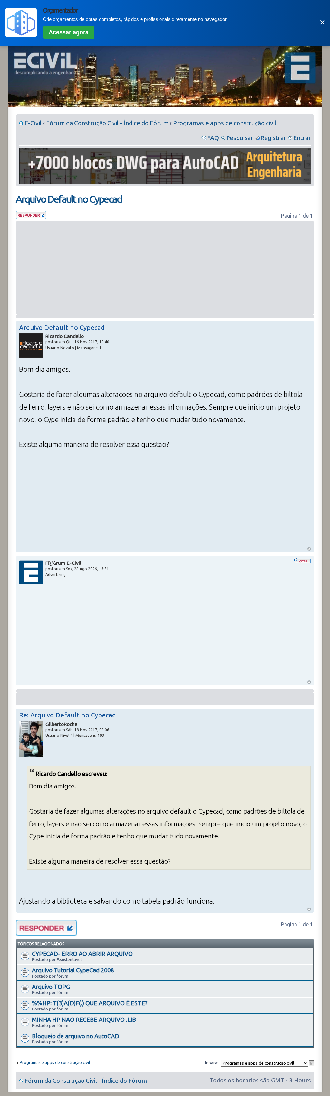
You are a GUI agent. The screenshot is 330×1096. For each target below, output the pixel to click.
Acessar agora (69, 32)
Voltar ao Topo (309, 549)
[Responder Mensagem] (31, 217)
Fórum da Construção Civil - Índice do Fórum (107, 123)
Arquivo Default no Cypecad (69, 199)
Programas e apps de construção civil (224, 123)
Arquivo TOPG (51, 986)
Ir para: (211, 1062)
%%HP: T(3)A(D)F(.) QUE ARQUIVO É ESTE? (90, 1003)
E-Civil (33, 123)
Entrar (302, 137)
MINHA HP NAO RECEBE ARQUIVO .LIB (84, 1019)
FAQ (213, 137)
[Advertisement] (165, 268)
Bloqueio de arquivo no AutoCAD (75, 1036)
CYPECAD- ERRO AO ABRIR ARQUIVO (82, 953)
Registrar (273, 137)
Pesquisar (239, 137)
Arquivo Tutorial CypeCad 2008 (73, 970)
